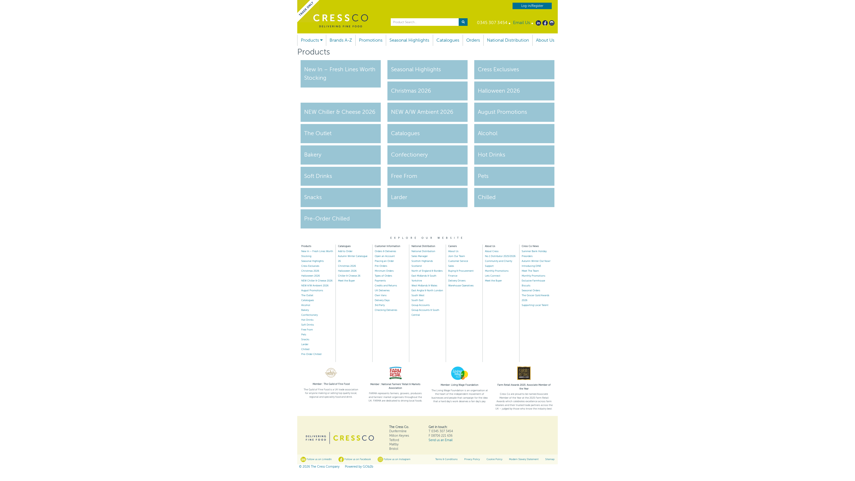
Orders (473, 40)
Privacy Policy (472, 459)
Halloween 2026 (310, 275)
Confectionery (309, 315)
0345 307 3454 (492, 22)
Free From (307, 329)
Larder (304, 344)
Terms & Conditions (446, 459)
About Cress (492, 251)
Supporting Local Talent (535, 305)
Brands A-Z (341, 40)
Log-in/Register (532, 6)
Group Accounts (420, 305)
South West (417, 295)
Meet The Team (530, 270)
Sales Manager (419, 256)
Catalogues (447, 40)
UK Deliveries (382, 290)
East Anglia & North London (427, 290)
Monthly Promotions (497, 270)
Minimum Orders (384, 270)
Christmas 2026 (310, 270)
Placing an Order (384, 261)
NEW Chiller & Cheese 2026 (317, 280)
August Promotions (312, 290)
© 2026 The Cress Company (319, 466)
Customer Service (458, 261)
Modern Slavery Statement (524, 459)
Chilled (305, 349)
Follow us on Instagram (396, 459)
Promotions (371, 40)
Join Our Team (456, 256)
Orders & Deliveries (385, 251)
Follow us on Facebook (357, 459)
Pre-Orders (381, 266)
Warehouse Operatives (461, 285)
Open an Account (385, 256)
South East (417, 300)
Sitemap (549, 459)
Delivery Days (382, 300)
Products (310, 40)
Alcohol (305, 305)
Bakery (305, 310)
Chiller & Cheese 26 (349, 275)
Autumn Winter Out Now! (536, 261)
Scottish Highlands (422, 261)
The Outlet (307, 295)
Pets (303, 334)
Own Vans (381, 295)
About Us (545, 40)
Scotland (416, 266)
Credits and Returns (386, 285)
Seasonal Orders (531, 290)
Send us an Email (440, 440)
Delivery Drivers (457, 280)
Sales (451, 266)
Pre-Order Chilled (311, 354)
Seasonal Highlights (409, 40)
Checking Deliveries (386, 310)
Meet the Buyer (346, 280)
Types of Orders (383, 275)
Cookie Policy (494, 459)
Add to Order (345, 251)
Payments (380, 280)
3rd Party (380, 305)
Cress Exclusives (310, 266)
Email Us (521, 22)
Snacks (305, 339)
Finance (452, 275)
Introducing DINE (531, 266)
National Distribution (508, 40)
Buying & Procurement (461, 270)
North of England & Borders (427, 270)
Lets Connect (492, 275)
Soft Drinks (307, 324)
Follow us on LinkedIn (319, 459)
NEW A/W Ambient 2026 (315, 285)
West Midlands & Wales (424, 285)
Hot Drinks (307, 319)
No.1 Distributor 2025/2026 (500, 256)
